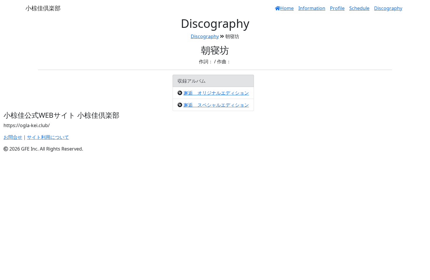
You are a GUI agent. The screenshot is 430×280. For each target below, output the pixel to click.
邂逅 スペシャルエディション (216, 105)
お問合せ (13, 137)
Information (311, 8)
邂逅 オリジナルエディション (216, 93)
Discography (388, 8)
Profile (337, 8)
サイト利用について (48, 137)
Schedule (359, 8)
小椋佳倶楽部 (43, 8)
